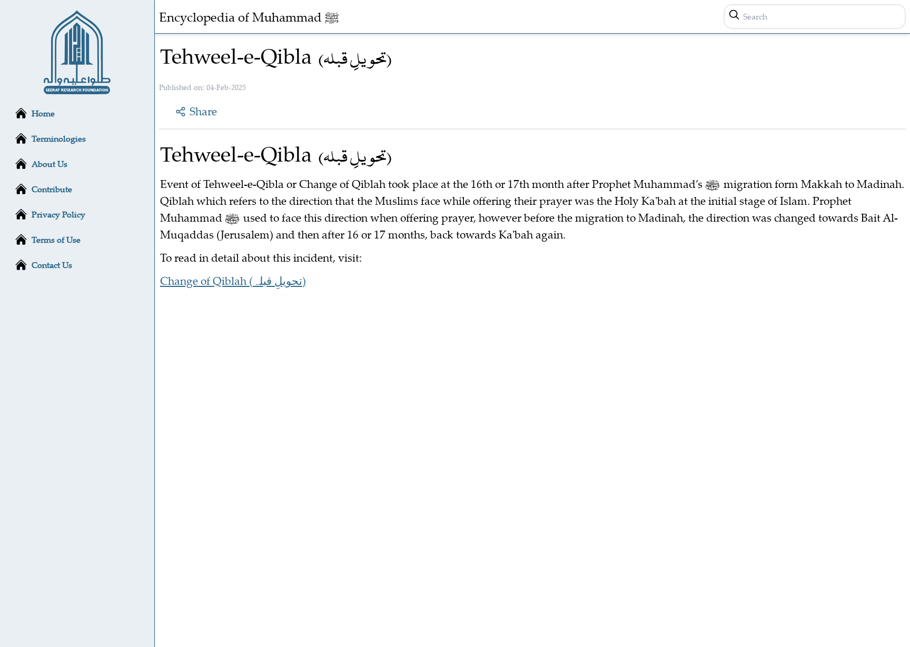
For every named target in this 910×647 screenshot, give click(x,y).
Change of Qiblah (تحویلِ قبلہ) (233, 280)
